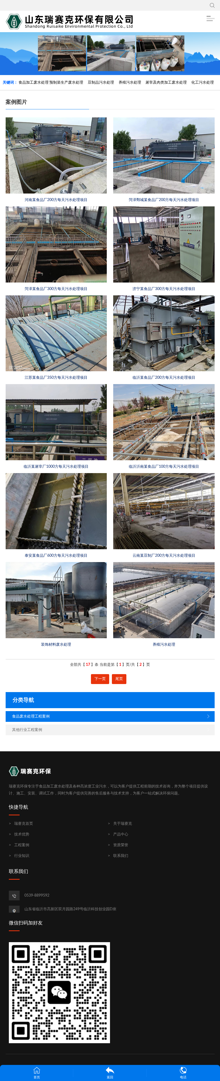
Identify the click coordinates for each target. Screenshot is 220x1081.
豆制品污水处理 (101, 82)
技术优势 (21, 834)
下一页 (100, 679)
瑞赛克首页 (23, 824)
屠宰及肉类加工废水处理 (166, 82)
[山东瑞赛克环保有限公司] (71, 21)
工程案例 (21, 845)
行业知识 (21, 856)
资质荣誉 (120, 845)
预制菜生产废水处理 (66, 82)
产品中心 (120, 834)
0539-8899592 (36, 895)
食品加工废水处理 (34, 82)
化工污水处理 (202, 82)
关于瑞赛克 (122, 824)
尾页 (119, 679)
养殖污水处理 (130, 82)
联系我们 (120, 856)
